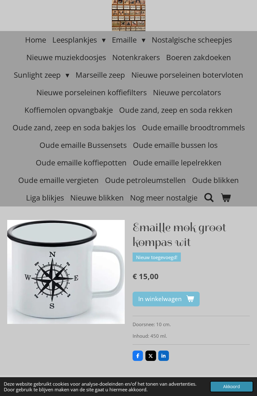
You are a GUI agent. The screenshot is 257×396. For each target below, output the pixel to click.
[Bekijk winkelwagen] (226, 197)
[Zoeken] (209, 197)
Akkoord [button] (231, 386)
